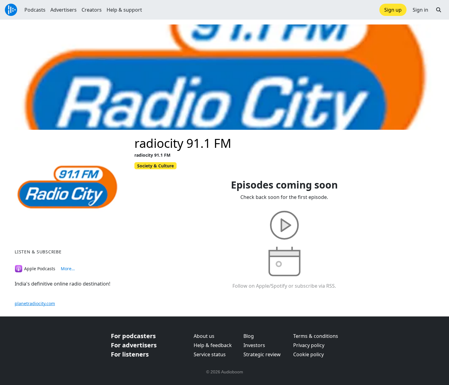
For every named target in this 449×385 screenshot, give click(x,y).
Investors (254, 345)
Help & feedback (213, 345)
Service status (210, 354)
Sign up (393, 9)
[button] (438, 10)
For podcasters (133, 336)
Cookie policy (308, 354)
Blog (248, 336)
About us (204, 336)
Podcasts (35, 9)
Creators (92, 9)
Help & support (124, 9)
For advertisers (134, 345)
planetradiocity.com (35, 303)
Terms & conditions (315, 336)
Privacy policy (308, 345)
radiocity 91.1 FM (182, 143)
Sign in (420, 9)
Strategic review (262, 354)
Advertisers (63, 9)
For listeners (130, 354)
